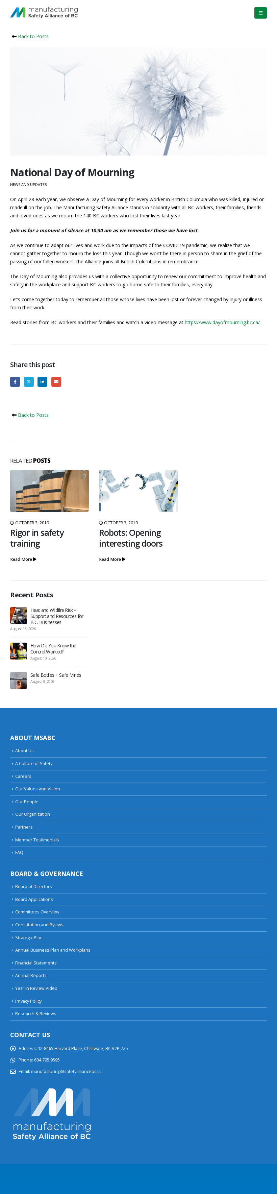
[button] (260, 13)
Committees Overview (37, 912)
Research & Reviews (35, 1014)
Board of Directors (33, 886)
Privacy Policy (28, 1001)
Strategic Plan (29, 937)
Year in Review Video (36, 988)
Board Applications (34, 899)
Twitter (29, 382)
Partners (24, 827)
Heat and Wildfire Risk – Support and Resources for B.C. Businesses (56, 616)
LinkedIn (42, 382)
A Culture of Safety (33, 763)
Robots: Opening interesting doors (130, 538)
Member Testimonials (37, 840)
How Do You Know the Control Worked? (53, 648)
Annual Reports (31, 975)
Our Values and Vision (37, 789)
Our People (27, 802)
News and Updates (28, 184)
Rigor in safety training (36, 538)
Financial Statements (36, 963)
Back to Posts (33, 36)
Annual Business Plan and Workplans (53, 950)
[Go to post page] (49, 491)
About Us (24, 751)
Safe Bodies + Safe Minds (55, 675)
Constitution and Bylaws (39, 925)
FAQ (19, 852)
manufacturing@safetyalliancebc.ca (66, 1071)
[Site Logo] (44, 12)
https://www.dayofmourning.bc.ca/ (222, 322)
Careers (23, 776)
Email (56, 382)
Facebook (15, 382)
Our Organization (32, 814)
